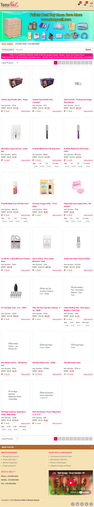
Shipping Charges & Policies (60, 465)
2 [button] (48, 39)
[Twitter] (86, 504)
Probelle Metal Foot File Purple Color (76, 149)
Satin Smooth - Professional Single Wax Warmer (78, 100)
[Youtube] (77, 504)
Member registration (10, 462)
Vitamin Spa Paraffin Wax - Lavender (43, 100)
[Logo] (9, 4)
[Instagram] (91, 504)
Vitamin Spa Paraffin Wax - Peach (14, 99)
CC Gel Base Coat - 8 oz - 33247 (13, 307)
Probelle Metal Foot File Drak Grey (46, 148)
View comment (25, 111)
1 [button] (45, 39)
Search (88, 49)
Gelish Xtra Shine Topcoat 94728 (77, 258)
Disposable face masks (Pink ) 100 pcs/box (77, 204)
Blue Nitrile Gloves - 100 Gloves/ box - (14, 363)
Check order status (10, 459)
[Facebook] (73, 504)
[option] (47, 24)
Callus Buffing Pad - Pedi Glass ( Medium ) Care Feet (77, 309)
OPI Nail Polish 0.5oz (72, 362)
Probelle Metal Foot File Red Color (15, 203)
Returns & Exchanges (58, 462)
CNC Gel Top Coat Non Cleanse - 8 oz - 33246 (46, 309)
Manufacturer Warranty (58, 459)
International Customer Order (61, 456)
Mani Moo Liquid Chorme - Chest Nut (14, 149)
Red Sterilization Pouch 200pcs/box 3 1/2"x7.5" (46, 413)
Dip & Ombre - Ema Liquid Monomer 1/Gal (42, 259)
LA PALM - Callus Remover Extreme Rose (15, 259)
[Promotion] (47, 56)
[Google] (82, 504)
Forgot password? (9, 465)
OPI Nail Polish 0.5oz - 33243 (43, 362)
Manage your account (11, 456)
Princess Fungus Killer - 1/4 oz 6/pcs (44, 204)
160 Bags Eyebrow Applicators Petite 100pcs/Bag (13, 413)
